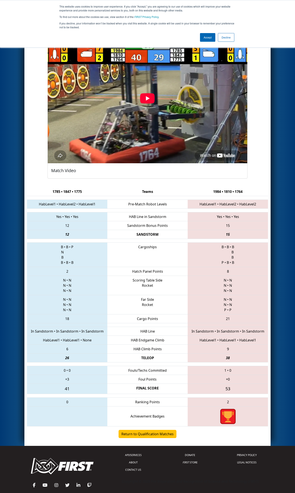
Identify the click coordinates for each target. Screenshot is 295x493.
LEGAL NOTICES (247, 462)
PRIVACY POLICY (247, 455)
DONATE (190, 455)
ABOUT (133, 462)
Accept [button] (208, 37)
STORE (190, 462)
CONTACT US (133, 470)
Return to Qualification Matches (147, 434)
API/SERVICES (133, 455)
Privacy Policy (146, 17)
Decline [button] (226, 37)
